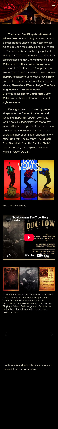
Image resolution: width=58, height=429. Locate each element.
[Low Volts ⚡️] (40, 354)
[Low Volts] (25, 354)
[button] (6, 333)
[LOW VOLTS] (17, 354)
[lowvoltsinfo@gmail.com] (32, 354)
